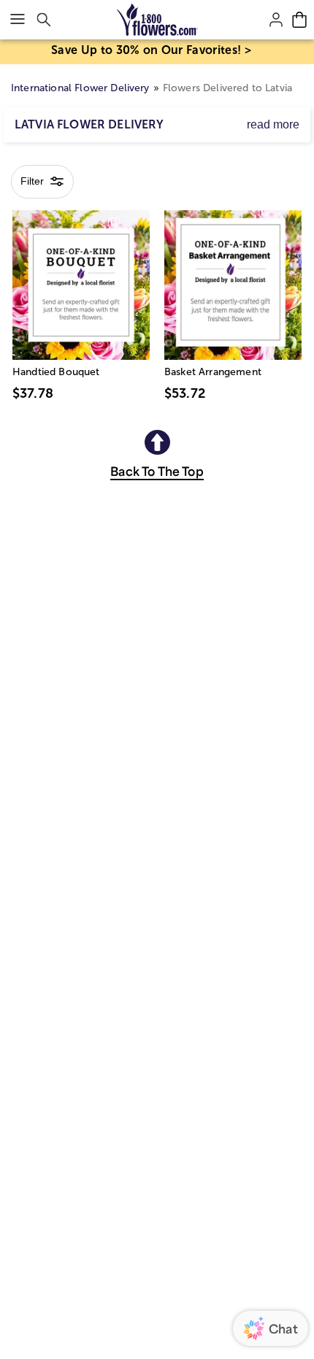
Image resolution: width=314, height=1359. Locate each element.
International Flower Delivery (80, 87)
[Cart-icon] (299, 19)
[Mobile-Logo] (157, 19)
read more (273, 124)
